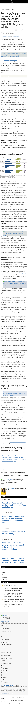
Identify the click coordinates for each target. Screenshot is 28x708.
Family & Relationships (6, 644)
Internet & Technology (6, 652)
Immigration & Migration (6, 631)
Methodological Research (6, 658)
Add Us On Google (9, 33)
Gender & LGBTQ (5, 642)
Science (2, 649)
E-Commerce (3, 468)
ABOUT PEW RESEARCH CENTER (7, 685)
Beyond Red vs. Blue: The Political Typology (13, 605)
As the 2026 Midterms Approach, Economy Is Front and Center (13, 589)
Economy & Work (9, 468)
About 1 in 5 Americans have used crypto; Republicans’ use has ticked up (14, 505)
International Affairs (5, 628)
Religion (3, 636)
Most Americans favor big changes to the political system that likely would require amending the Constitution (14, 595)
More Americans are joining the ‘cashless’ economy (13, 454)
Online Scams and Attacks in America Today (13, 532)
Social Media (3, 469)
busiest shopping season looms (10, 60)
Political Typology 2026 (10, 585)
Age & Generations (5, 639)
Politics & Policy (4, 625)
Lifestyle (15, 468)
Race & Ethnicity (4, 634)
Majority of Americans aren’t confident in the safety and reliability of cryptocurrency (13, 560)
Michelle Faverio (6, 36)
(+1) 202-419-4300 (5, 621)
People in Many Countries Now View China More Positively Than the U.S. (14, 600)
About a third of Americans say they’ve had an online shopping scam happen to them (13, 519)
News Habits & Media (6, 655)
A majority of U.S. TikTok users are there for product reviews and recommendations (13, 546)
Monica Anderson (16, 36)
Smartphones (19, 468)
